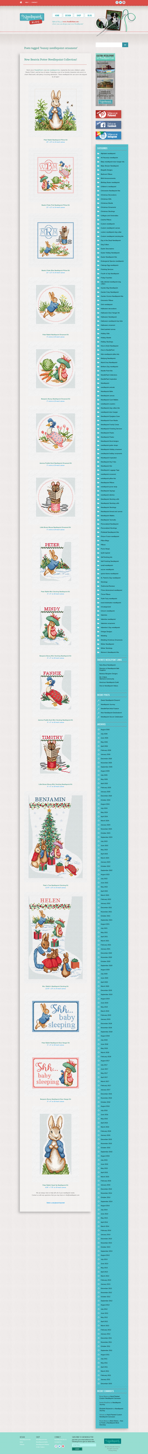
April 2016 (104, 1123)
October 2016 (105, 1102)
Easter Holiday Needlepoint (110, 253)
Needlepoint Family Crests (110, 424)
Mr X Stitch (103, 677)
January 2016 (105, 1135)
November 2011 (106, 1342)
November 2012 (106, 1292)
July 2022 (104, 878)
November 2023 (106, 829)
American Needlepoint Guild (109, 682)
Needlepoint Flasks (107, 433)
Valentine (104, 615)
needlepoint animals (108, 387)
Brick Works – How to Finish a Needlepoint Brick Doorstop (111, 1423)
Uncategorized (106, 607)
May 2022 (104, 887)
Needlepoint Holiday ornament (111, 449)
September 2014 (106, 1201)
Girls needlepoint (106, 304)
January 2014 (105, 1234)
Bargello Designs (106, 170)
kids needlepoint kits (53, 70)
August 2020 (105, 969)
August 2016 (105, 1106)
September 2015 (106, 1152)
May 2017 (104, 1073)
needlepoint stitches (108, 495)
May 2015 (104, 1168)
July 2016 (104, 1110)
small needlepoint (107, 565)
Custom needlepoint (108, 224)
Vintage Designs (106, 631)
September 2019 (106, 994)
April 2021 (104, 936)
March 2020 (105, 986)
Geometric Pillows (107, 300)
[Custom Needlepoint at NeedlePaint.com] (105, 105)
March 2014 (105, 1226)
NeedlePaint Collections (109, 375)
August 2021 (105, 924)
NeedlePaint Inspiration (109, 379)
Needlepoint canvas (107, 395)
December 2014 (106, 1189)
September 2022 (106, 870)
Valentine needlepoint (108, 619)
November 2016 (106, 1098)
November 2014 (106, 1193)
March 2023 (105, 858)
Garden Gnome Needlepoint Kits (112, 296)
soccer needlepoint (107, 569)
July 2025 (104, 775)
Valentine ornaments (108, 623)
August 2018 (105, 1036)
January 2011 (105, 1379)
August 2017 (105, 1061)
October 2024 (105, 800)
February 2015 (106, 1181)
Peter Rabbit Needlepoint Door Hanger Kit (56, 1043)
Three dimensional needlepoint (111, 590)
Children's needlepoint (108, 186)
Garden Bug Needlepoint (109, 288)
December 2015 (106, 1139)
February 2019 (106, 1015)
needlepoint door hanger (109, 412)
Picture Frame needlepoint (110, 536)
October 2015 (105, 1147)
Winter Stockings (106, 648)
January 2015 (105, 1185)
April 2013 (104, 1272)
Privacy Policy (113, 1450)
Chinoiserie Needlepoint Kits (110, 191)
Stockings (104, 582)
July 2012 (104, 1309)
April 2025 (104, 783)
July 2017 (104, 1065)
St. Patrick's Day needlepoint (110, 578)
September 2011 (106, 1350)
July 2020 (104, 974)
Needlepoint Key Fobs (108, 462)
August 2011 (105, 1354)
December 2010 (106, 1383)
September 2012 (106, 1301)
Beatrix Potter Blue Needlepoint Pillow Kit (56, 270)
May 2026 (104, 742)
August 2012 (105, 1305)
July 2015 (104, 1160)
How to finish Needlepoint (109, 346)
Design (68, 15)
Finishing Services (107, 269)
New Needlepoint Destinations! (111, 713)
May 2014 (104, 1218)
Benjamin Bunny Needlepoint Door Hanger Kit (55, 1099)
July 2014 (104, 1210)
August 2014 (105, 1205)
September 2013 (106, 1251)
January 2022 (105, 903)
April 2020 (104, 982)
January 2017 (105, 1090)
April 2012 (104, 1321)
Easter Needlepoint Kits (109, 257)
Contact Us (58, 1442)
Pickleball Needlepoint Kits (110, 532)
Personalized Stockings (109, 528)
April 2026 (104, 746)
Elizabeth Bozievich (106, 1408)
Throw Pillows (105, 594)
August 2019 (105, 999)
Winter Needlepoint (107, 644)
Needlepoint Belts (107, 391)
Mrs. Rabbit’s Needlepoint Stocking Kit (55, 986)
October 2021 (105, 916)
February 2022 (106, 899)
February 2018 (106, 1056)
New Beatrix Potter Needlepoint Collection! (50, 59)
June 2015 (104, 1164)
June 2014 (104, 1214)
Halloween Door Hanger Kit (110, 313)
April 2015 (104, 1172)
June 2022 (104, 883)
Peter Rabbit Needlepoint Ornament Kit (56, 334)
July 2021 (104, 928)
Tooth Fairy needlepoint (109, 598)
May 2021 (104, 932)
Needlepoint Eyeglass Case (110, 416)
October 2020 (105, 961)
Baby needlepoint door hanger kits (112, 162)
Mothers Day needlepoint (109, 366)
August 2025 (105, 771)
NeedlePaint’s (39, 70)
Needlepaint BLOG (60, 1439)
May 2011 (104, 1363)
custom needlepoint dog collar (111, 232)
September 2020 (106, 965)
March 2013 (105, 1276)
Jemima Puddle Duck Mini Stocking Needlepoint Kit (55, 720)
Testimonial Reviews (108, 586)
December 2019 (106, 990)
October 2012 (105, 1296)
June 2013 (104, 1263)
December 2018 (106, 1023)
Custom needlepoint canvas (110, 228)
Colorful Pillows (106, 220)
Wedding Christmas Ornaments (111, 640)
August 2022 (105, 874)
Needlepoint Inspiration (109, 458)
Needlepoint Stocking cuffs (110, 499)
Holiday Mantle (106, 337)
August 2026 (105, 729)
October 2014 (105, 1197)
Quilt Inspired (105, 553)
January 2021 (105, 949)
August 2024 (105, 804)
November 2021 (106, 912)
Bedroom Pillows (106, 174)
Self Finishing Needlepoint (110, 561)
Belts (21, 1442)
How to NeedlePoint (107, 350)
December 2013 (106, 1239)
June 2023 (104, 845)
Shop (79, 15)
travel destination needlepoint (111, 602)
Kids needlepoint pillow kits (110, 354)
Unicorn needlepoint (108, 611)
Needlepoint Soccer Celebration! (112, 717)
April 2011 (104, 1367)
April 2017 (104, 1077)
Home (21, 2)
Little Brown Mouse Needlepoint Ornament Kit (55, 527)
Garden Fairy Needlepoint (110, 292)
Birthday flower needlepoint (110, 182)
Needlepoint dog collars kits (110, 408)
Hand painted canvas (108, 329)
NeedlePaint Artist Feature (110, 708)
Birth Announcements (108, 178)
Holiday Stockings (107, 342)
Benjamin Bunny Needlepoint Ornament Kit (55, 399)
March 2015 (105, 1177)
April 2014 (104, 1222)
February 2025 (106, 787)
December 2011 (106, 1338)
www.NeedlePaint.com (71, 21)
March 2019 (105, 1011)
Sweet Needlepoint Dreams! (110, 700)
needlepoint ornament (108, 474)
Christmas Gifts (106, 199)
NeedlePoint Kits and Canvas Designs (32, 18)
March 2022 (105, 895)
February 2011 (106, 1375)
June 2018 (104, 1044)
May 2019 (104, 1007)
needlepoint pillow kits (108, 478)
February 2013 (106, 1280)
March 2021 (105, 941)
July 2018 (104, 1040)
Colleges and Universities (109, 215)
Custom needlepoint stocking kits (112, 236)
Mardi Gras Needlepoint (109, 362)
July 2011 (104, 1359)
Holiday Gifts (105, 333)
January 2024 (105, 825)
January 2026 (105, 754)
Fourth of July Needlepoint (110, 273)
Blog (90, 15)
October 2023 (105, 833)
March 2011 (105, 1371)
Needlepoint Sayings (108, 491)
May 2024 (104, 812)
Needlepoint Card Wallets (109, 400)
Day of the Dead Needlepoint (111, 240)
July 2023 (104, 841)
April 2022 (104, 891)
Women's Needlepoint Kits (110, 652)
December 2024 (106, 796)
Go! (125, 45)
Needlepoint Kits (106, 466)
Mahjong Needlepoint (108, 358)
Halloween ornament (108, 325)
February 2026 (106, 750)
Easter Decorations (107, 249)
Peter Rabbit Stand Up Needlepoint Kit (56, 1185)
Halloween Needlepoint (109, 317)
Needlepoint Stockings (108, 507)
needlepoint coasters (108, 404)
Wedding (104, 636)
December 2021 (106, 907)
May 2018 (104, 1048)
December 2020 (106, 953)
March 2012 (105, 1325)
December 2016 (106, 1094)
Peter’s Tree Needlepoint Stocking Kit (55, 885)
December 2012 (106, 1288)
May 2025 (104, 779)
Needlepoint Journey (108, 704)
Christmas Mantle (107, 203)
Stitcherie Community (106, 679)
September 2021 (106, 920)
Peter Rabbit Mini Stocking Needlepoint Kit (55, 591)
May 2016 (104, 1119)
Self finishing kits (106, 557)
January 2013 (105, 1284)
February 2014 (106, 1230)
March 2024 (105, 820)
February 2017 (106, 1085)
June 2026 (104, 738)
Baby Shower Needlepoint (110, 166)
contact (34, 2)
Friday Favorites (106, 278)
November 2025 (106, 763)
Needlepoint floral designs (110, 441)
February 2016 (106, 1131)
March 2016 (105, 1127)
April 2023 (104, 854)
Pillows (103, 545)
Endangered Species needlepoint (112, 261)
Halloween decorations (108, 308)
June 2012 (104, 1313)
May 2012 (104, 1317)
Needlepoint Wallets (107, 515)
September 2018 (106, 1032)
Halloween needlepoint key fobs (112, 321)
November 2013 (106, 1243)
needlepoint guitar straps (109, 445)
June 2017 (104, 1069)
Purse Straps (105, 549)
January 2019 (105, 1019)
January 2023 (105, 862)
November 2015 (106, 1143)
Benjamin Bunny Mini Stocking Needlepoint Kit (56, 656)
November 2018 (106, 1027)
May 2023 (104, 850)
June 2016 (104, 1114)
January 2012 (105, 1334)
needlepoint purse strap (109, 487)
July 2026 (104, 734)
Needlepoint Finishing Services (111, 429)
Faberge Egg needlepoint (109, 265)
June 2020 (104, 978)
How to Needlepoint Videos (108, 686)
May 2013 (104, 1268)
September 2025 (106, 767)
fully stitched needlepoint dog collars (111, 283)
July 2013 (104, 1259)
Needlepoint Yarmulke (108, 520)
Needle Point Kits (107, 371)
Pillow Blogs (105, 540)
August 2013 (105, 1255)
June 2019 (104, 1003)
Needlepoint (105, 383)
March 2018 (105, 1052)
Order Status (40, 1447)
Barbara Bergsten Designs (108, 673)
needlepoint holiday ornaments (111, 453)
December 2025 (106, 758)
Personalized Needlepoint (109, 524)
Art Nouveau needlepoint (109, 157)
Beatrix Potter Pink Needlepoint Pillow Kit (56, 205)
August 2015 (105, 1156)
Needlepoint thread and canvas (111, 511)
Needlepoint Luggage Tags (110, 470)
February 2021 (106, 945)
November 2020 (106, 957)
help (26, 2)
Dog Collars (105, 244)
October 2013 (105, 1247)
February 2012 (106, 1330)
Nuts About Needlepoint (107, 665)
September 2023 (106, 837)
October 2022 (105, 866)
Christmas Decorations (108, 195)
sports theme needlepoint (109, 573)
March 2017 (105, 1081)
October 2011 (105, 1346)
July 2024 (104, 808)
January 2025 (105, 792)
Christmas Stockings (108, 211)
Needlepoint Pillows (107, 482)
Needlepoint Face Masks (109, 420)
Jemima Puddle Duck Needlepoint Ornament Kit (56, 463)
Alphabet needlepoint (108, 153)
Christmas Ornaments (108, 207)
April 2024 (104, 816)
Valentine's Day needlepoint (110, 627)
